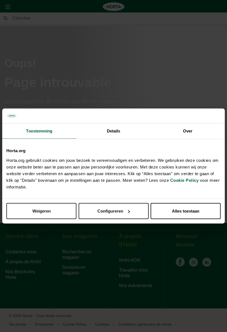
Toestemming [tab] (39, 130)
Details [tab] (113, 130)
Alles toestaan (185, 211)
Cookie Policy (184, 180)
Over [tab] (187, 130)
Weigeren (41, 211)
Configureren (110, 211)
